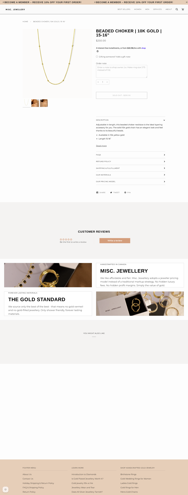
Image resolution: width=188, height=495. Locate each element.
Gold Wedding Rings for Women (135, 479)
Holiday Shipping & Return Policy (38, 483)
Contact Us (28, 479)
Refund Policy (103, 161)
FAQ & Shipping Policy (33, 487)
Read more (101, 146)
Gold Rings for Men (129, 487)
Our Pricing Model (105, 181)
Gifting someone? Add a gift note (114, 57)
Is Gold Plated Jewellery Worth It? (87, 479)
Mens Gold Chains (129, 492)
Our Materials (103, 175)
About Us (27, 474)
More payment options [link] (107, 111)
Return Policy (29, 492)
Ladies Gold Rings (128, 483)
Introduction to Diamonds (84, 474)
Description (102, 120)
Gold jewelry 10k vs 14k (82, 483)
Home (25, 22)
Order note (101, 63)
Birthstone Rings (128, 474)
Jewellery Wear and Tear (83, 487)
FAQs (98, 155)
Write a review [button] (115, 240)
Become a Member (17, 2)
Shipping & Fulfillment (108, 168)
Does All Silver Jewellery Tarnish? (87, 492)
